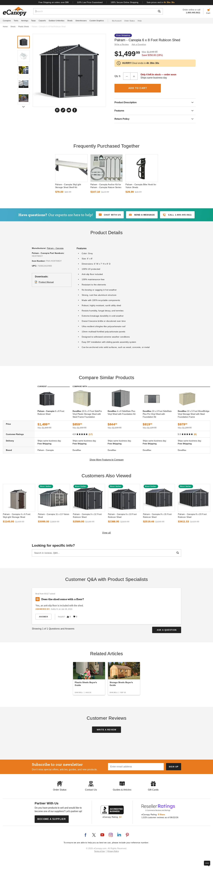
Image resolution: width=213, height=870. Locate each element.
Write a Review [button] (121, 44)
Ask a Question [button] (139, 44)
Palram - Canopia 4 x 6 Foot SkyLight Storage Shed (16, 515)
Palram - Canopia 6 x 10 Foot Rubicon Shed (122, 515)
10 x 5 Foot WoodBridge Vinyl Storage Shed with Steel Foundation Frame (193, 414)
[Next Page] (23, 107)
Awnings (24, 21)
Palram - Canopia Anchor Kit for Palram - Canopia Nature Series (105, 185)
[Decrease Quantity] (126, 76)
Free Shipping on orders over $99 (54, 2)
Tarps (33, 21)
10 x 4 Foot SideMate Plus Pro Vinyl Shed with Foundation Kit (157, 414)
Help (140, 21)
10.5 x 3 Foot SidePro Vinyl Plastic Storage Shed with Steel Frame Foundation (87, 414)
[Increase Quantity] (134, 76)
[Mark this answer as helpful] (68, 617)
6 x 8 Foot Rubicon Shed (51, 412)
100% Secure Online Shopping (124, 2)
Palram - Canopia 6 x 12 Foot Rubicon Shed (87, 515)
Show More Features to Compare (107, 459)
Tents (16, 21)
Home (5, 27)
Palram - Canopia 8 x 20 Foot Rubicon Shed (192, 515)
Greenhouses (81, 21)
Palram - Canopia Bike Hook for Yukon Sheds (140, 185)
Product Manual (46, 282)
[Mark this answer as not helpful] (74, 617)
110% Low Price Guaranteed (90, 2)
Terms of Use (99, 851)
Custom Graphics (97, 21)
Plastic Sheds (23, 27)
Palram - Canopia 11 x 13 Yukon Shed (53, 515)
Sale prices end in (161, 2)
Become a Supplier (51, 819)
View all (106, 532)
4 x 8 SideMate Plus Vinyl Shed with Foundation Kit (121, 412)
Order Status (129, 21)
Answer (43, 617)
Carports (42, 21)
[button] (142, 214)
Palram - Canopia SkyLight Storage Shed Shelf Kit (68, 185)
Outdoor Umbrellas (56, 21)
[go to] (71, 168)
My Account (116, 21)
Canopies (7, 21)
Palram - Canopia (55, 248)
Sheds (70, 21)
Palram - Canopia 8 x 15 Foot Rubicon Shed (157, 515)
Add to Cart (137, 88)
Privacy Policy (113, 851)
